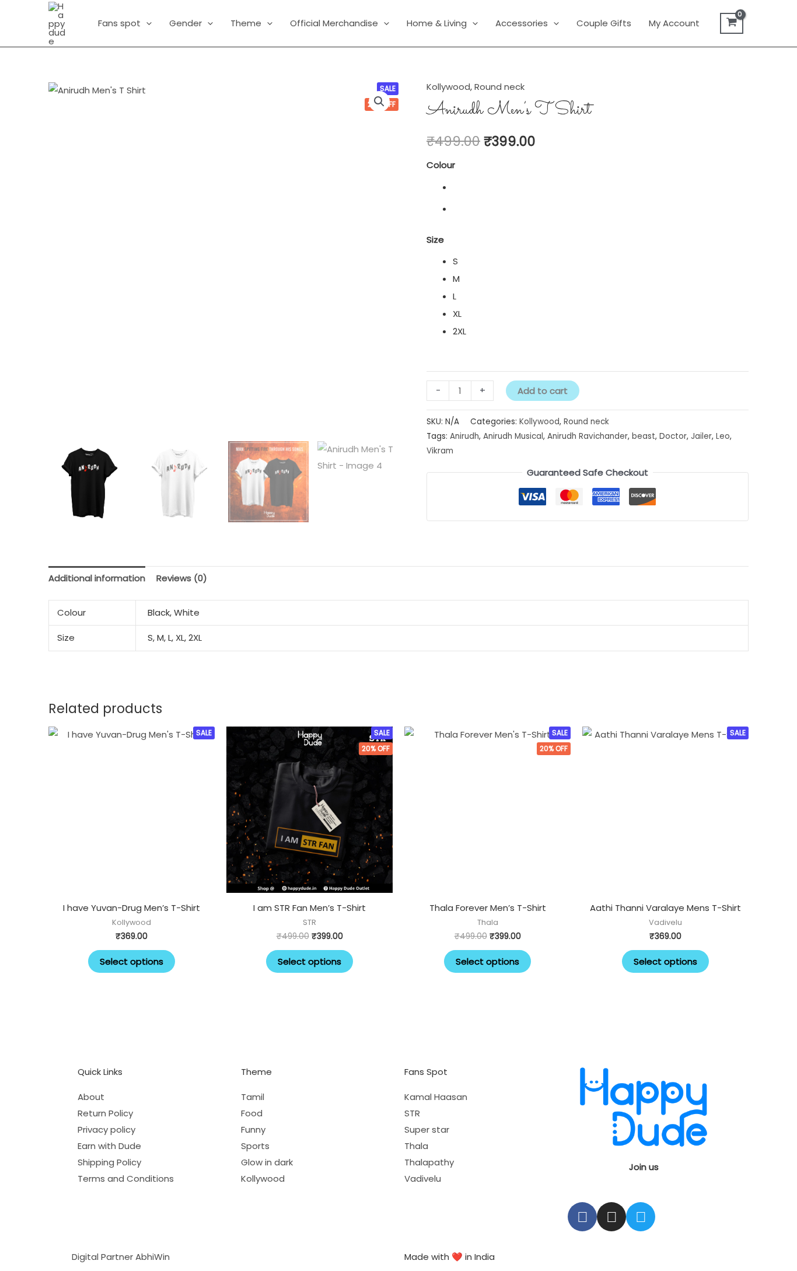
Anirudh (464, 436)
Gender (185, 23)
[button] (379, 101)
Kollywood (448, 87)
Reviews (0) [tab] (181, 578)
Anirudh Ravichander (587, 436)
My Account (674, 23)
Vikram (440, 450)
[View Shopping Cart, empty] (731, 23)
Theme (245, 23)
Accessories (521, 23)
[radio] (601, 187)
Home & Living (437, 23)
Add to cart (543, 391)
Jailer (701, 436)
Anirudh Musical (513, 436)
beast (643, 436)
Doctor (673, 436)
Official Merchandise (334, 23)
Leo (723, 436)
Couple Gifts (603, 23)
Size (435, 239)
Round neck (499, 87)
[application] (146, 23)
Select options (131, 961)
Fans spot (119, 23)
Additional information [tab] (96, 578)
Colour (441, 165)
